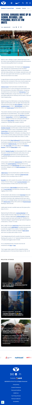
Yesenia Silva (9, 117)
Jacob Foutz (15, 225)
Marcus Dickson (5, 133)
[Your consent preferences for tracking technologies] (2, 402)
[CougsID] (11, 3)
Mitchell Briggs (18, 106)
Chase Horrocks (24, 174)
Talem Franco (4, 172)
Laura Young (23, 117)
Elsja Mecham (15, 165)
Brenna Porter (18, 162)
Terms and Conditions (16, 390)
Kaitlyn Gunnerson (21, 167)
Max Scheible (13, 187)
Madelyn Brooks (12, 144)
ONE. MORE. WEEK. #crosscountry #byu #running (14, 285)
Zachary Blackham (20, 213)
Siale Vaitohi (26, 230)
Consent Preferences (16, 387)
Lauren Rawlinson (12, 163)
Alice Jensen (11, 120)
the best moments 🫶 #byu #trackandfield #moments (12, 314)
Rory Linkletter (18, 104)
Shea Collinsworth (15, 140)
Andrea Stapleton (20, 216)
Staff (28, 8)
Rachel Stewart (27, 201)
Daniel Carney (10, 108)
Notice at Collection (16, 398)
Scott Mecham (8, 189)
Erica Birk (3, 180)
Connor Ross (4, 131)
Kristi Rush (22, 195)
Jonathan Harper (5, 106)
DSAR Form (16, 393)
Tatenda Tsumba (9, 151)
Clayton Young (4, 86)
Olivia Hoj (22, 115)
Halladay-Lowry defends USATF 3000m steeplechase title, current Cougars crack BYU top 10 (15, 331)
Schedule (18, 8)
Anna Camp (8, 145)
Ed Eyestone (26, 67)
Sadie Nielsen (14, 227)
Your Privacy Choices (16, 395)
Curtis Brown (6, 154)
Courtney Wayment (22, 182)
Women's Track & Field (8, 283)
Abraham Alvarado (5, 128)
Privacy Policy (16, 384)
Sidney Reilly (14, 147)
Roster (24, 8)
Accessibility (16, 401)
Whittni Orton (7, 201)
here (11, 245)
